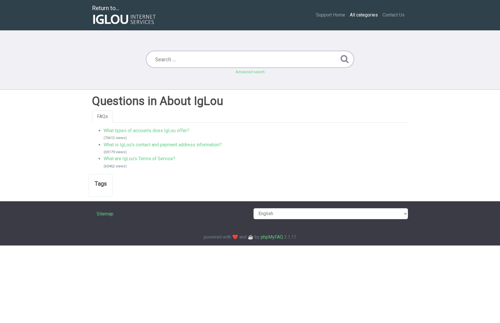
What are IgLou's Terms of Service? (139, 158)
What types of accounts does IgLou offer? (146, 130)
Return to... (105, 8)
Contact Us (394, 15)
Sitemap (105, 214)
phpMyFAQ (272, 237)
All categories (364, 15)
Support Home (330, 15)
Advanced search (250, 72)
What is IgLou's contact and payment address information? (163, 144)
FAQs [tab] (102, 116)
